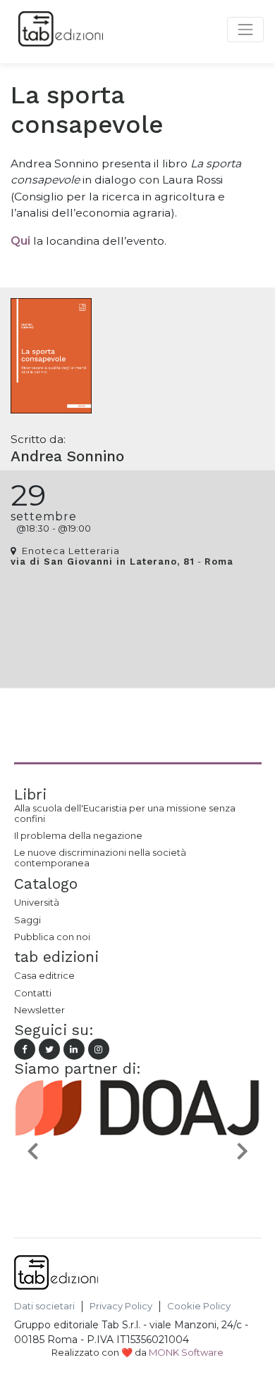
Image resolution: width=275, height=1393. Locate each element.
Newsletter (39, 1009)
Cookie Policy (199, 1306)
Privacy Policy (121, 1306)
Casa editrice (44, 975)
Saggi (27, 919)
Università (36, 902)
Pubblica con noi (52, 936)
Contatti (32, 993)
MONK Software (186, 1352)
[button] (32, 1150)
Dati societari (44, 1306)
